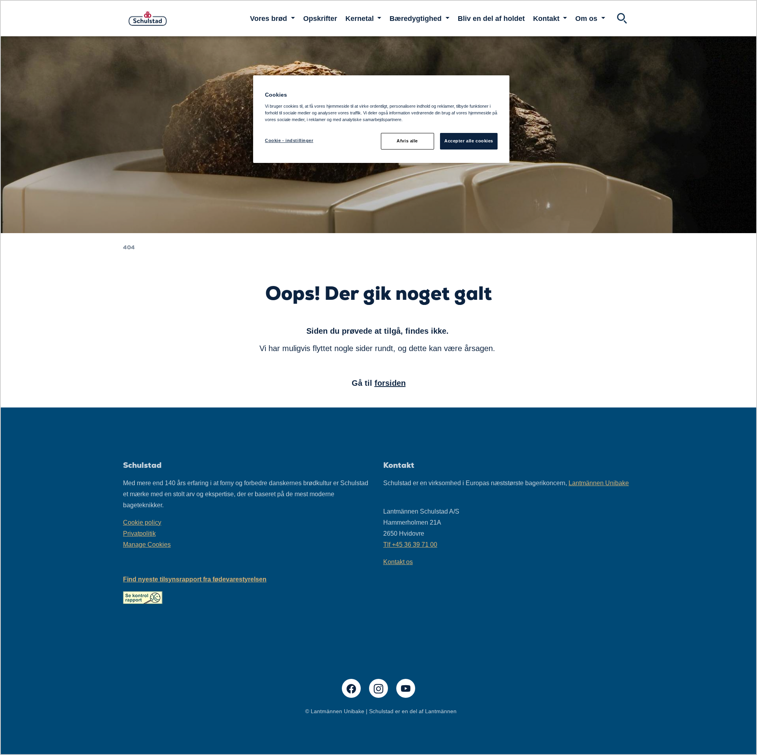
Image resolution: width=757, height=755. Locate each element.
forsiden (390, 383)
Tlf (410, 544)
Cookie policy (142, 522)
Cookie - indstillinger (289, 140)
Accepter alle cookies (468, 140)
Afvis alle (407, 140)
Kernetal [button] (360, 18)
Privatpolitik (139, 533)
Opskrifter (320, 18)
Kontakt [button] (547, 18)
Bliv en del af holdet (491, 18)
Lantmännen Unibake (599, 483)
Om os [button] (587, 18)
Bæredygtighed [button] (417, 18)
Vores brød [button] (269, 18)
